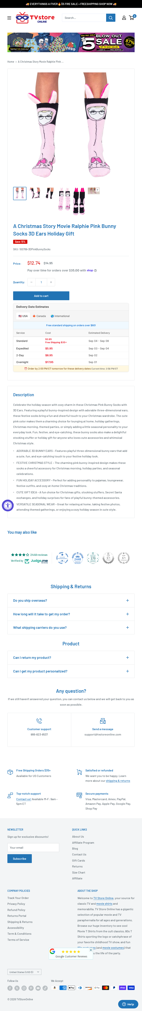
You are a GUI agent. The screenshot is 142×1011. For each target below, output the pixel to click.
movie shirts (104, 903)
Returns (77, 866)
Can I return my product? (32, 657)
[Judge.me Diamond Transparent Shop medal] (62, 558)
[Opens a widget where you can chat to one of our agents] (128, 1004)
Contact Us (79, 854)
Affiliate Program (83, 842)
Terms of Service (18, 939)
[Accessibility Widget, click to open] (8, 505)
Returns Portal (16, 915)
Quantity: (19, 282)
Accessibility (15, 927)
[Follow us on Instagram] (24, 988)
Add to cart (41, 295)
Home (10, 61)
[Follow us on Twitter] (17, 988)
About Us (78, 836)
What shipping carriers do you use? (40, 627)
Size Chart (78, 872)
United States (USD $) (21, 972)
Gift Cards (78, 860)
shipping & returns (118, 780)
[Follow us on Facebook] (10, 988)
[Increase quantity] (51, 282)
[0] (131, 17)
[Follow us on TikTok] (45, 988)
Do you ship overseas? (30, 600)
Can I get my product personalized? (40, 671)
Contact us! (23, 799)
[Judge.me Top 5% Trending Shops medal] (124, 558)
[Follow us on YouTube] (38, 988)
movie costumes (113, 947)
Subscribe (19, 858)
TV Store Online (103, 898)
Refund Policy (16, 909)
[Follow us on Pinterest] (31, 988)
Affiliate (77, 878)
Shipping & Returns (20, 921)
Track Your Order (18, 898)
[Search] (110, 18)
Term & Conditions (19, 933)
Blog (75, 848)
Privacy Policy (16, 903)
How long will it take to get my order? (41, 614)
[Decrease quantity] (31, 282)
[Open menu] (9, 17)
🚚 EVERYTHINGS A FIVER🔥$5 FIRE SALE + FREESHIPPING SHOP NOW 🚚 (71, 4)
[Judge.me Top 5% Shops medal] (108, 558)
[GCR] (52, 951)
